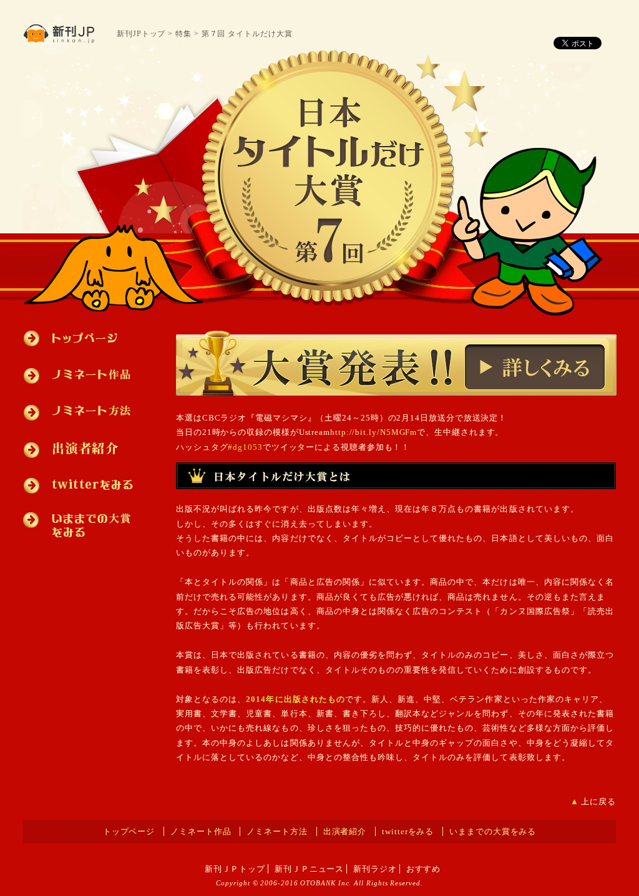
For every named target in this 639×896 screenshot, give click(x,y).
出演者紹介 (82, 448)
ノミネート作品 (82, 375)
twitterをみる (82, 484)
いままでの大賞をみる (82, 524)
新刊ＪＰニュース (309, 869)
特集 (183, 33)
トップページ (82, 344)
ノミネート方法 (82, 411)
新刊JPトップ (141, 33)
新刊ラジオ (375, 869)
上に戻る (598, 801)
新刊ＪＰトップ (235, 869)
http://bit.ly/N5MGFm (373, 432)
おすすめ (423, 869)
